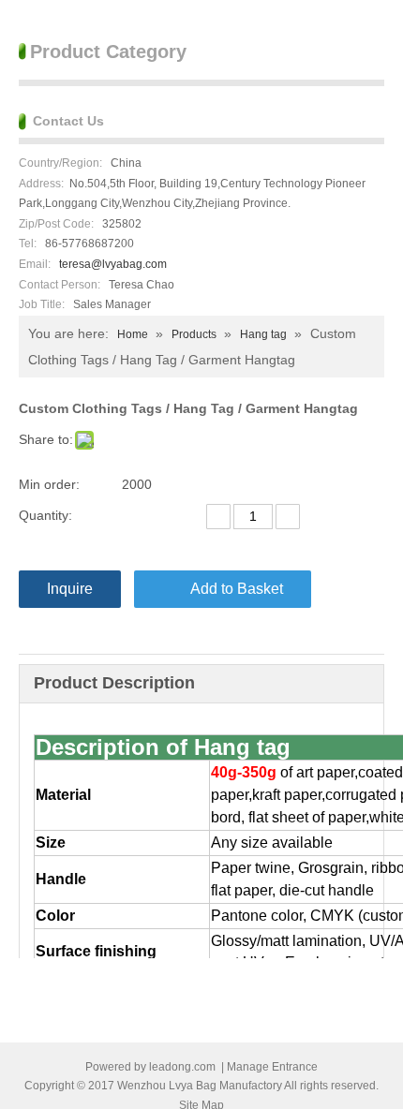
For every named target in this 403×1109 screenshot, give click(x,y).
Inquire (70, 589)
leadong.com (182, 1066)
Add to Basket (236, 589)
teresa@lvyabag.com (113, 264)
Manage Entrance (272, 1066)
